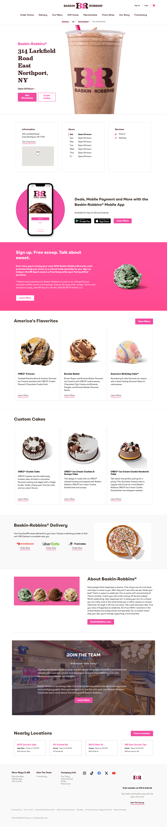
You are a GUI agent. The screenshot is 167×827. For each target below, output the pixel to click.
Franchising (140, 15)
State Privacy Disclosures (66, 810)
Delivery (43, 15)
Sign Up (137, 5)
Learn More (123, 221)
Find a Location (142, 733)
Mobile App (17, 779)
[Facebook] (99, 773)
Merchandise (90, 15)
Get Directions (27, 96)
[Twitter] (106, 773)
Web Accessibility (120, 810)
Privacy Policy (17, 810)
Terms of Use (28, 810)
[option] (37, 364)
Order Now (25, 548)
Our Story (124, 15)
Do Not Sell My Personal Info (45, 810)
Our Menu (57, 15)
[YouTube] (113, 773)
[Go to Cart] (152, 5)
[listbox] (83, 364)
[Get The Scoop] (137, 777)
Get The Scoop (137, 803)
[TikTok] (91, 773)
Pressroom (66, 784)
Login (146, 5)
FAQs (63, 781)
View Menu (144, 321)
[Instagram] (84, 773)
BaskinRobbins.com (100, 622)
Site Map (80, 810)
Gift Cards (73, 15)
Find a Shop (108, 15)
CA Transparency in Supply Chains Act (98, 810)
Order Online (27, 15)
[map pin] (38, 153)
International (67, 779)
